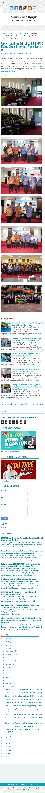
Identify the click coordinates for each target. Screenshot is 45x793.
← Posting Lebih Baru (9, 404)
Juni (7, 670)
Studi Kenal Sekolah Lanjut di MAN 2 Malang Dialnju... (24, 702)
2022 (6, 737)
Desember (10, 651)
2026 (6, 639)
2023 (6, 648)
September (10, 661)
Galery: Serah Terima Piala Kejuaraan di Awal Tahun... (24, 723)
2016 (6, 757)
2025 (6, 642)
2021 (5, 740)
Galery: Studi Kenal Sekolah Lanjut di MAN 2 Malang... (24, 689)
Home (4, 34)
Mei (7, 674)
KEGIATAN (12, 34)
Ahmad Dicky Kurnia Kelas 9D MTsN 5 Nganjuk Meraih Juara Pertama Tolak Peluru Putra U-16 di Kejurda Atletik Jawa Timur (21, 620)
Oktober (9, 657)
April (7, 677)
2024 (6, 645)
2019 (6, 747)
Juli (7, 667)
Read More (37, 334)
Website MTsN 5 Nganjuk (23, 17)
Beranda (24, 404)
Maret (8, 680)
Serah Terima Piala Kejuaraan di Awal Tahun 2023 (22, 726)
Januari (8, 687)
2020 (6, 744)
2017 (6, 753)
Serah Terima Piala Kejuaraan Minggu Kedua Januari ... (24, 714)
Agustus (9, 664)
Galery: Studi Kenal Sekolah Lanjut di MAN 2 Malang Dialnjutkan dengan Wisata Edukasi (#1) (22, 46)
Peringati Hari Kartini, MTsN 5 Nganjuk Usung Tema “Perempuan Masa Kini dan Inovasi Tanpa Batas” (26, 387)
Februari (9, 684)
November (10, 654)
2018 (6, 750)
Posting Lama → (37, 404)
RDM (4, 528)
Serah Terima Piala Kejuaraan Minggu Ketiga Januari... (24, 706)
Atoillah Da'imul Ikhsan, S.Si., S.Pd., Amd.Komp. (23, 788)
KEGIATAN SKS (22, 34)
